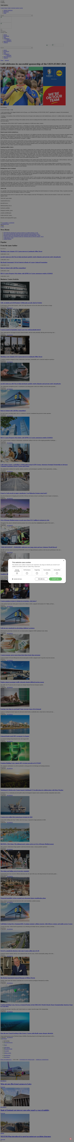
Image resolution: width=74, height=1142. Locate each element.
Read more (37, 566)
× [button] (63, 560)
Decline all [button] (41, 579)
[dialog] (37, 571)
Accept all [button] (55, 579)
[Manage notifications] (70, 1139)
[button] (17, 579)
